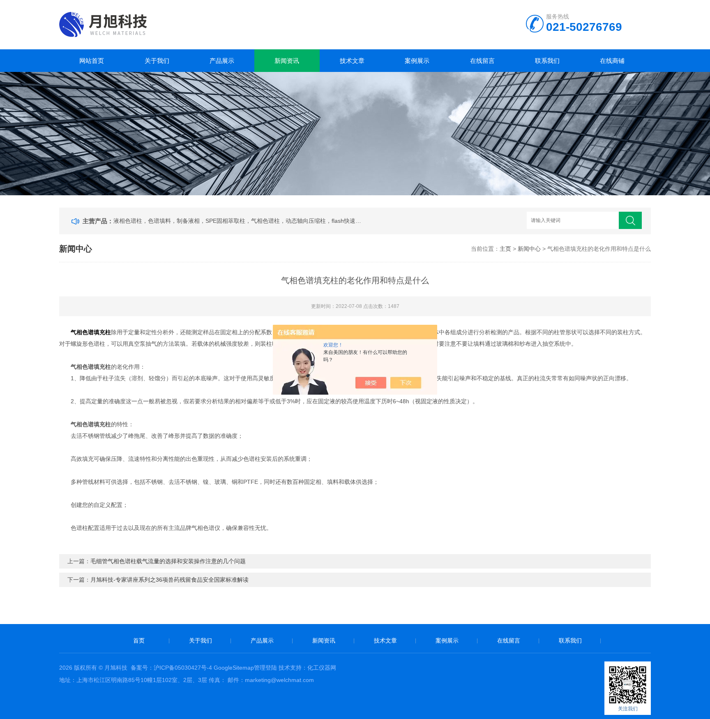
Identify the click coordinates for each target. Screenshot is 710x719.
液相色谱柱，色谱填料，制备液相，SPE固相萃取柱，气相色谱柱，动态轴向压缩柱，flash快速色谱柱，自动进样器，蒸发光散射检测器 (238, 220)
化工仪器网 (321, 667)
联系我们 (547, 60)
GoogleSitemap (234, 667)
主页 (505, 248)
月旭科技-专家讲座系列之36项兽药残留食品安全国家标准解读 (169, 579)
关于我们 (157, 60)
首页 (139, 640)
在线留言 (482, 60)
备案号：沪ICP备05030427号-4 (171, 667)
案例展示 (417, 60)
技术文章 (352, 60)
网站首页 (91, 60)
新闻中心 (529, 248)
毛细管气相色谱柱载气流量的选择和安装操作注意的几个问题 (168, 561)
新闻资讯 (286, 60)
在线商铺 (612, 60)
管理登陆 (265, 667)
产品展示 (222, 60)
